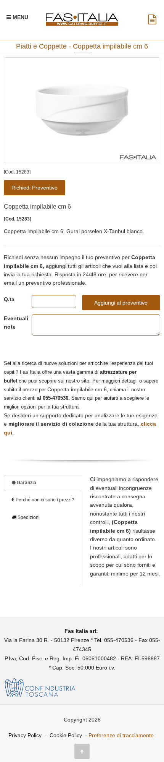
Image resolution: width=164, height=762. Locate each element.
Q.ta (9, 299)
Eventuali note (12, 322)
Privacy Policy (25, 735)
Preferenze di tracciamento (121, 735)
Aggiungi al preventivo (121, 303)
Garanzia (26, 482)
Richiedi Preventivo (34, 188)
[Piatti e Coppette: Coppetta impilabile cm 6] (82, 110)
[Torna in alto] (82, 751)
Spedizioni (28, 517)
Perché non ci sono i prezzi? (44, 500)
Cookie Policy (66, 735)
